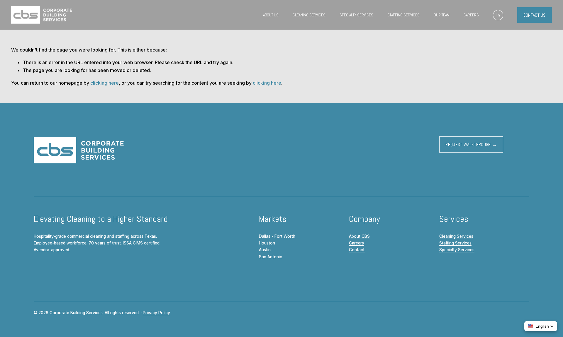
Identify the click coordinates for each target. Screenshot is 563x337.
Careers (471, 15)
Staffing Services (403, 15)
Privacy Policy (156, 312)
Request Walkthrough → (471, 144)
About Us (271, 15)
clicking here (104, 83)
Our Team (442, 15)
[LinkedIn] (498, 15)
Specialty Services (356, 15)
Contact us (534, 15)
